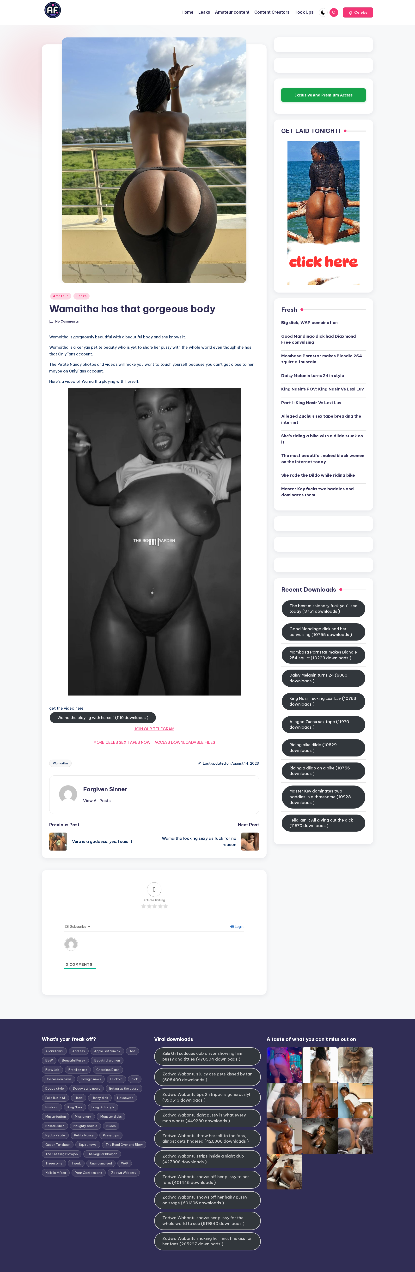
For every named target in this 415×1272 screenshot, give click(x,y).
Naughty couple (85, 1126)
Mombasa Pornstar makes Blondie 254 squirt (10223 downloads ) (323, 654)
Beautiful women (107, 1060)
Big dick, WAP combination (309, 322)
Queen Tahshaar (57, 1144)
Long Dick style (103, 1107)
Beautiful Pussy (73, 1060)
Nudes (111, 1126)
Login (239, 926)
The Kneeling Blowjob (61, 1154)
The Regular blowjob (102, 1154)
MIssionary (83, 1116)
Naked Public (54, 1126)
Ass (132, 1051)
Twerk (76, 1163)
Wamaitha (60, 763)
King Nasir (74, 1107)
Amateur (60, 296)
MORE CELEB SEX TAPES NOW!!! (123, 742)
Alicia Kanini (54, 1051)
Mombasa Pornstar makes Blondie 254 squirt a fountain (321, 359)
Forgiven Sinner (105, 789)
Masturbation (55, 1116)
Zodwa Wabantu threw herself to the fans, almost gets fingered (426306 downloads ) (205, 1138)
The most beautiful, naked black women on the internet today (322, 459)
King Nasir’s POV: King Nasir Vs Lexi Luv (322, 389)
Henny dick (100, 1098)
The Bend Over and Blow (124, 1144)
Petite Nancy (84, 1135)
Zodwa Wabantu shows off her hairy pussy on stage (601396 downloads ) (204, 1200)
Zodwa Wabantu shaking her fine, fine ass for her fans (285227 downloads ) (207, 1241)
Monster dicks (111, 1116)
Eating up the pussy (124, 1088)
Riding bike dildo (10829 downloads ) (313, 747)
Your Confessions (88, 1173)
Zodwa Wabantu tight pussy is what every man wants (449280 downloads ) (204, 1117)
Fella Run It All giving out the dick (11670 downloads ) (321, 822)
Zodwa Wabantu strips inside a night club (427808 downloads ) (203, 1158)
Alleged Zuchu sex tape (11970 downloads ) (319, 724)
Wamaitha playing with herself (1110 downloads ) (102, 717)
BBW (49, 1060)
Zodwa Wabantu (123, 1173)
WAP (124, 1163)
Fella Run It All (55, 1098)
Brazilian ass (77, 1070)
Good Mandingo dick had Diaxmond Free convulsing (318, 339)
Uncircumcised (101, 1163)
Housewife (125, 1098)
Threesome (53, 1163)
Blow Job (52, 1070)
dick (135, 1079)
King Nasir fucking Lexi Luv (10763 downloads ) (322, 701)
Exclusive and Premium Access (323, 95)
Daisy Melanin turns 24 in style (312, 375)
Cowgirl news (91, 1079)
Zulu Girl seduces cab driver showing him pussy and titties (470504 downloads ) (202, 1056)
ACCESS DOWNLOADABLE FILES (184, 742)
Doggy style (54, 1088)
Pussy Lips (111, 1135)
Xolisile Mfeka (55, 1173)
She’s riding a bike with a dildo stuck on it (322, 439)
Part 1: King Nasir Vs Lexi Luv (311, 402)
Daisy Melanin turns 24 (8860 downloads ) (318, 678)
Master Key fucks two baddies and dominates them (317, 492)
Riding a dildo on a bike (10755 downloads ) (319, 770)
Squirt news (88, 1144)
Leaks (81, 296)
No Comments (67, 321)
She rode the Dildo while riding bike (318, 475)
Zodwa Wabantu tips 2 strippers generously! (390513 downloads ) (206, 1097)
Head (79, 1098)
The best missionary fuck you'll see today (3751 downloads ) (323, 608)
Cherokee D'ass (107, 1070)
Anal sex (78, 1051)
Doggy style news (86, 1088)
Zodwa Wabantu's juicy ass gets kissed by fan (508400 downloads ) (207, 1076)
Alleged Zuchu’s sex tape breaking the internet (321, 419)
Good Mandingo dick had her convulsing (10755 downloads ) (320, 631)
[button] (358, 12)
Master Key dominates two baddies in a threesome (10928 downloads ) (320, 797)
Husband (51, 1107)
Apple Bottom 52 (107, 1051)
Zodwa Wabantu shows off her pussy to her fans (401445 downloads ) (205, 1179)
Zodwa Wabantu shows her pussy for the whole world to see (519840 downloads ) (203, 1220)
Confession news (58, 1079)
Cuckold (116, 1079)
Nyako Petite (55, 1135)
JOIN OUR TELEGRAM (154, 728)
